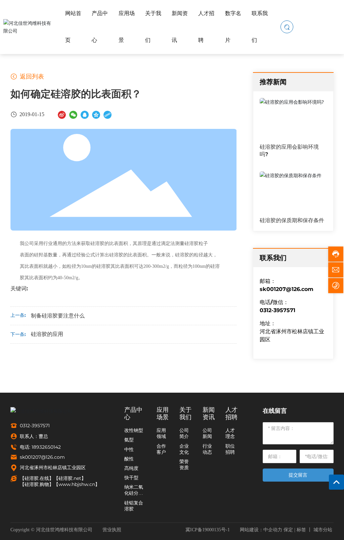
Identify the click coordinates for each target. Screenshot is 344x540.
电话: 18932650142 (40, 447)
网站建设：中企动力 (261, 529)
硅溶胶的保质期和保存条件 (292, 220)
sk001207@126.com (286, 289)
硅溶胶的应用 (47, 334)
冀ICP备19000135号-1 (207, 529)
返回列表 (31, 76)
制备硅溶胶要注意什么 (58, 315)
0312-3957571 (325, 27)
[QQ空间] (96, 114)
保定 (288, 529)
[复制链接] (107, 114)
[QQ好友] (85, 114)
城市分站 (322, 529)
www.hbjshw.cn (76, 484)
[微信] (73, 114)
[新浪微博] (62, 114)
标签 (301, 529)
